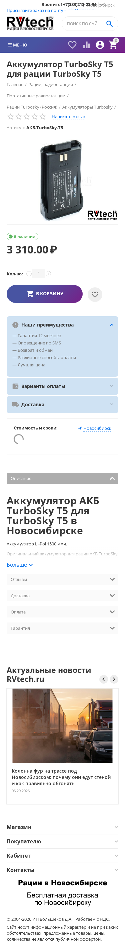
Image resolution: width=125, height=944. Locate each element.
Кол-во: (15, 274)
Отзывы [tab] (19, 579)
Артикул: (16, 128)
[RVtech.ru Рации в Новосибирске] (30, 23)
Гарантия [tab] (20, 628)
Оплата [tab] (18, 612)
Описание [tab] (21, 478)
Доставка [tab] (20, 596)
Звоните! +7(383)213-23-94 (69, 4)
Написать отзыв (68, 117)
